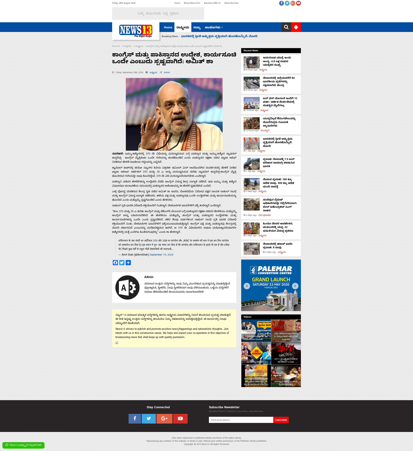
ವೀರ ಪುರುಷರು (265, 215)
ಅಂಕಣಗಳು (213, 28)
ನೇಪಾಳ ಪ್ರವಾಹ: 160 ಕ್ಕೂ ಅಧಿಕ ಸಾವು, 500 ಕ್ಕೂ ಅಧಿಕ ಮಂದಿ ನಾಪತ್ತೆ (278, 183)
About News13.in (192, 3)
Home (177, 3)
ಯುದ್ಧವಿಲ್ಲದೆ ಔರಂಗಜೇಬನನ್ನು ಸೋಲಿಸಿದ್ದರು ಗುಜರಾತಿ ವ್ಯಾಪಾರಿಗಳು (279, 122)
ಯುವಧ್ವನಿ (265, 130)
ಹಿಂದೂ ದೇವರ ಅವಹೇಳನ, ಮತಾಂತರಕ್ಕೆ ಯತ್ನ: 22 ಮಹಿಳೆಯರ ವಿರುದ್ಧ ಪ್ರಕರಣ (278, 227)
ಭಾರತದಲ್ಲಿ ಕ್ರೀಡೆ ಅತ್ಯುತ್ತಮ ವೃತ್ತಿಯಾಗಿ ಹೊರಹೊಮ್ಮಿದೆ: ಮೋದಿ (277, 143)
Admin (167, 73)
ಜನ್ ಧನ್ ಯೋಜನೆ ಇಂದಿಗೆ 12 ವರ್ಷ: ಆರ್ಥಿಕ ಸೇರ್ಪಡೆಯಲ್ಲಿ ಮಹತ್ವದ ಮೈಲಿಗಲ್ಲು (280, 102)
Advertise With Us (212, 3)
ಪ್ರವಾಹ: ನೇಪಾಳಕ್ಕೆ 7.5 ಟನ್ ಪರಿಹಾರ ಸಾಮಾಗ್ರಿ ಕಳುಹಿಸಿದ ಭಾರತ (221, 37)
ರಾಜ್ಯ (197, 28)
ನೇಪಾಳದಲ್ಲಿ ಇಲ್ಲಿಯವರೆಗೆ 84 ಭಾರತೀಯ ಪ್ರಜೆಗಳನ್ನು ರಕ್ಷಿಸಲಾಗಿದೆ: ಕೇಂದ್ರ (279, 82)
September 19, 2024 (161, 255)
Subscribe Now (231, 3)
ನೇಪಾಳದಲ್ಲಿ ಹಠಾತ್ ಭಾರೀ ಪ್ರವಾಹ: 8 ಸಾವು (277, 246)
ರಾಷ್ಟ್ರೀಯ (182, 28)
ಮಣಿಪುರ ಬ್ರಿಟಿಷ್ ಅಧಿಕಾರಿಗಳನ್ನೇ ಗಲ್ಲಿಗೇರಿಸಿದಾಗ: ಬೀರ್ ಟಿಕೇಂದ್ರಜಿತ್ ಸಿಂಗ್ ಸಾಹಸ (280, 205)
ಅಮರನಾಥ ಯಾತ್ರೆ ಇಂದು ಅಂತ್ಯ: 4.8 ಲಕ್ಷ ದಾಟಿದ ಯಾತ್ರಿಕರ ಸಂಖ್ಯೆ (277, 61)
